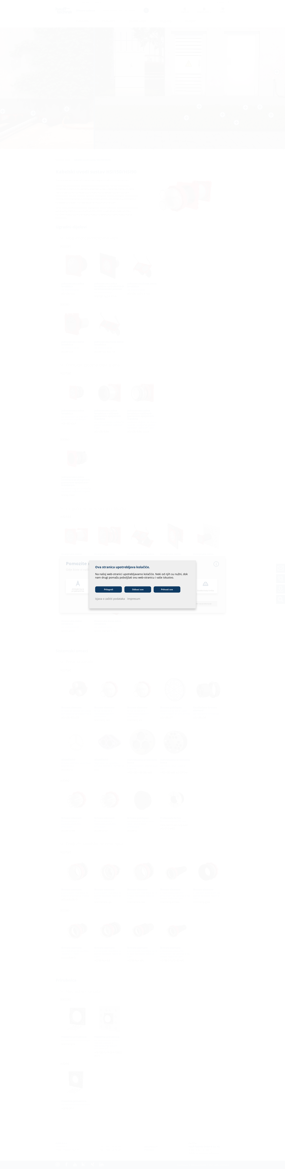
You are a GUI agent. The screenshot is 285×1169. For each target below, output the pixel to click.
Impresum (133, 598)
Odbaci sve (138, 589)
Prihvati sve (167, 589)
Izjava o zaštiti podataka (110, 598)
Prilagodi (108, 589)
